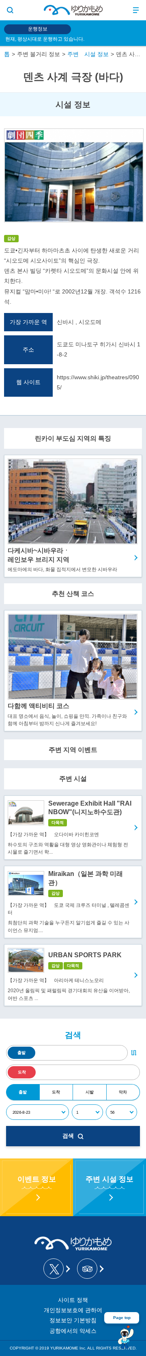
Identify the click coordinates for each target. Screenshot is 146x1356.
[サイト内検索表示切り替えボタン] (10, 10)
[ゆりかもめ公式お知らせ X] (56, 1268)
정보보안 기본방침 (73, 1320)
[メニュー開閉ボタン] (136, 10)
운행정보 (37, 29)
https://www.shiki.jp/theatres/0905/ (98, 382)
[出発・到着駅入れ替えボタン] (134, 1052)
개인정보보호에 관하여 (73, 1310)
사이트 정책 (73, 1300)
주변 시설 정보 (88, 54)
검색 (68, 1135)
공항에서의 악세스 (73, 1331)
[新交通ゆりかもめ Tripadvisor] (90, 1268)
